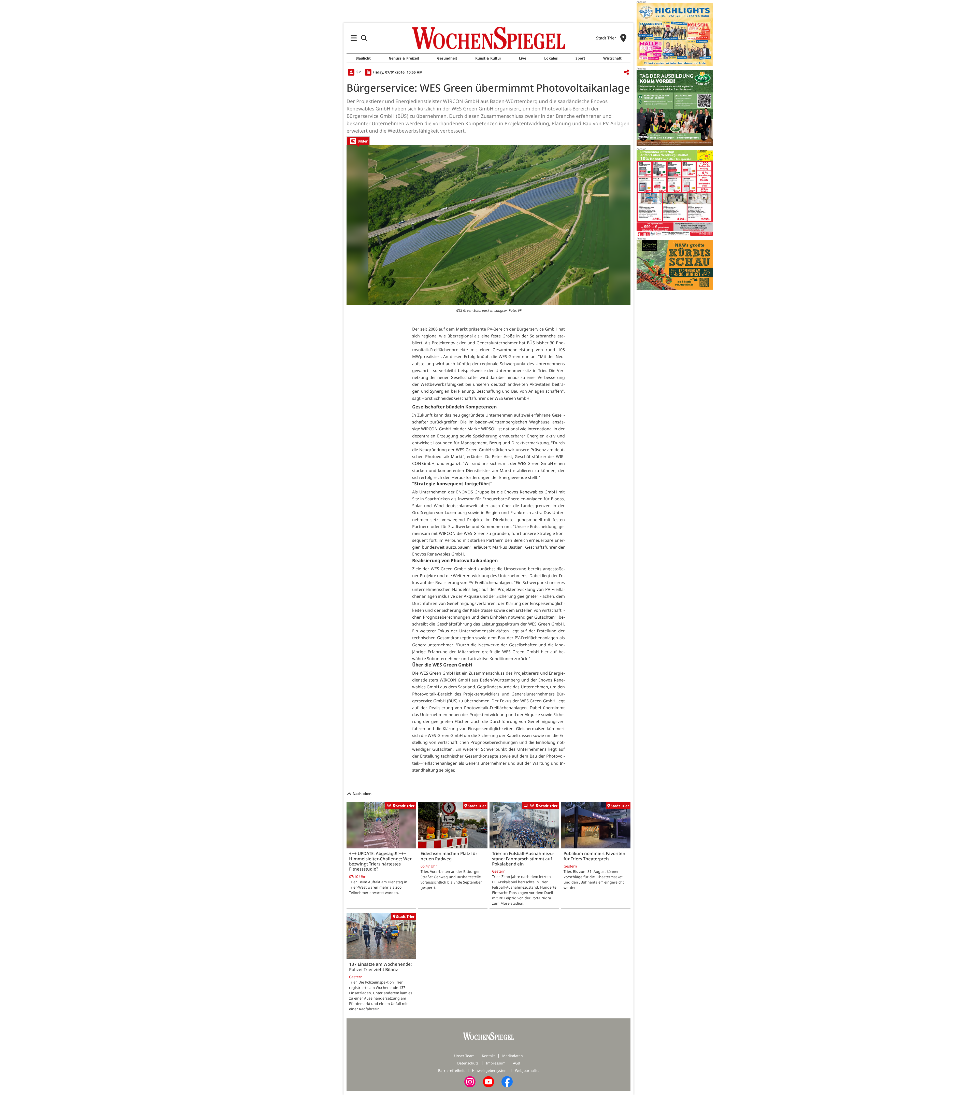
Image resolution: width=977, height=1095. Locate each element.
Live (522, 58)
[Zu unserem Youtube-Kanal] (488, 1081)
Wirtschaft (612, 58)
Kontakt (488, 1055)
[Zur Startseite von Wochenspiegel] (488, 38)
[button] (354, 38)
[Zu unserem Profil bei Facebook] (507, 1081)
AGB (516, 1063)
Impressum (496, 1063)
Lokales (551, 58)
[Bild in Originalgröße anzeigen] (488, 225)
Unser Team (464, 1055)
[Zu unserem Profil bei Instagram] (470, 1081)
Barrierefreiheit (451, 1070)
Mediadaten (512, 1055)
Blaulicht (363, 58)
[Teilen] (626, 72)
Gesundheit (447, 58)
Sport (580, 58)
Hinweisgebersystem (490, 1070)
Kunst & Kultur (488, 58)
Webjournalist (527, 1070)
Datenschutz (468, 1063)
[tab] (358, 140)
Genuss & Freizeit (404, 58)
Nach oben (361, 793)
